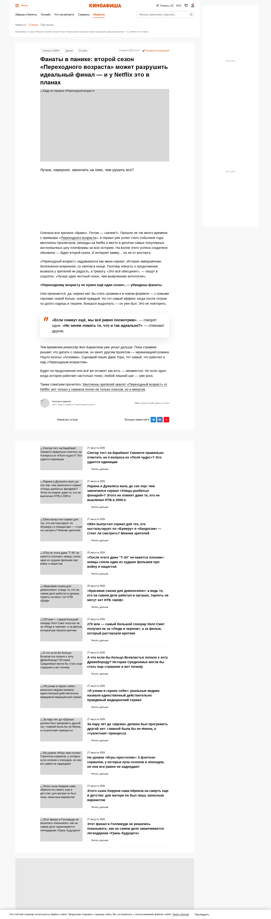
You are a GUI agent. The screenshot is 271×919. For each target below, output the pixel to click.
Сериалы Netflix (51, 50)
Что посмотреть (64, 14)
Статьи (33, 24)
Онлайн (46, 14)
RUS (178, 5)
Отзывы (83, 50)
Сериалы (84, 14)
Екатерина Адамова (61, 401)
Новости (99, 14)
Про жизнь (47, 24)
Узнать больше (180, 914)
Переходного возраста (78, 238)
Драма (69, 50)
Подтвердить (202, 914)
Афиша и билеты (26, 14)
